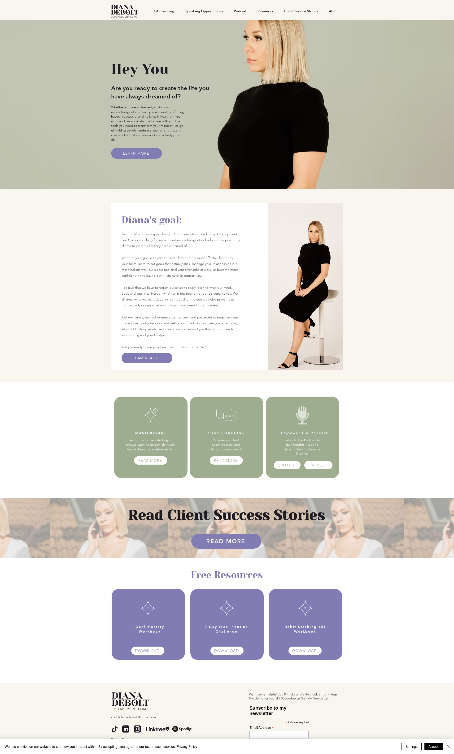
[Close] (448, 746)
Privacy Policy (187, 746)
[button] (263, 11)
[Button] (151, 437)
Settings (412, 746)
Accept (433, 746)
